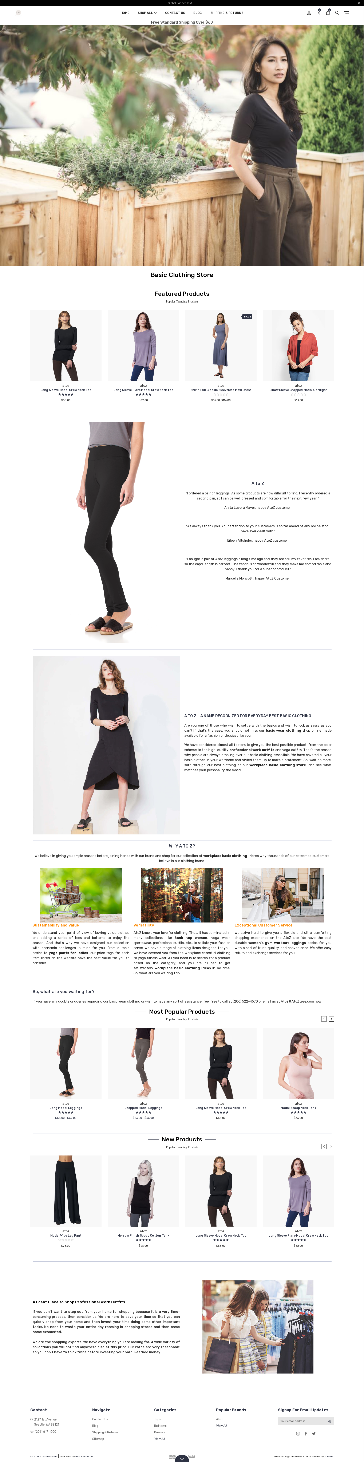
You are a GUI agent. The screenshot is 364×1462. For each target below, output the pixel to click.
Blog (197, 13)
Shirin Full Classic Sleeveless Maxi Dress (221, 390)
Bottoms (160, 1426)
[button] (106, 532)
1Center (329, 1456)
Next (331, 1019)
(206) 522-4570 (245, 1001)
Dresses (159, 1432)
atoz (219, 1419)
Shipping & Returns (226, 13)
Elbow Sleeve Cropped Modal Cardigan (298, 390)
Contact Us (175, 13)
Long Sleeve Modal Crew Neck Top (66, 390)
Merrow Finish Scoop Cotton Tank (143, 1235)
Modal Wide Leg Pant (66, 1235)
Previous (324, 1019)
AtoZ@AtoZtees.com (297, 1001)
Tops (157, 1419)
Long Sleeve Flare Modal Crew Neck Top (143, 390)
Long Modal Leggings (66, 1108)
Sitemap (98, 1439)
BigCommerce (84, 1456)
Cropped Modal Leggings (143, 1108)
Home (125, 13)
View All (159, 1439)
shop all (146, 13)
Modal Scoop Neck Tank (298, 1108)
